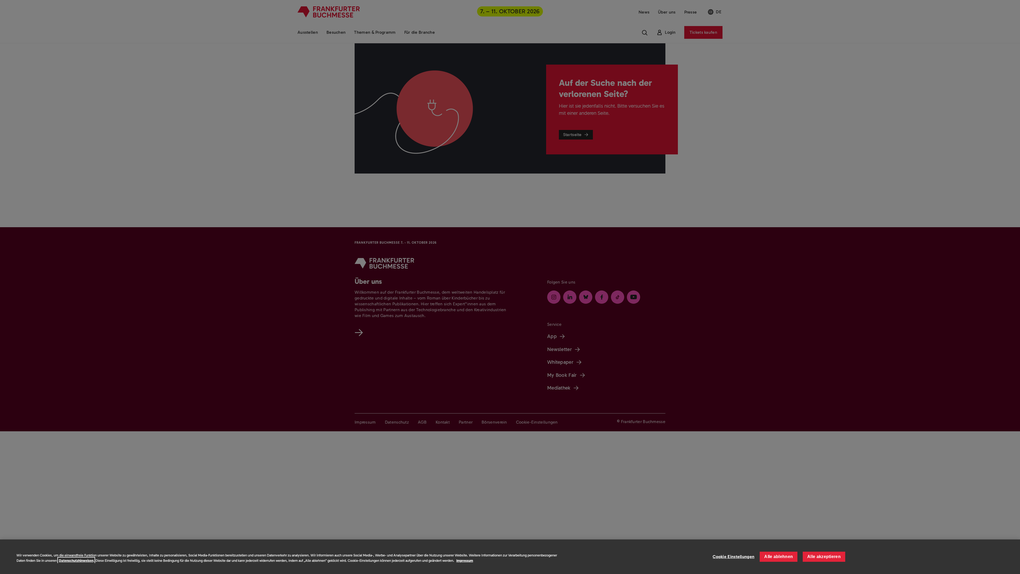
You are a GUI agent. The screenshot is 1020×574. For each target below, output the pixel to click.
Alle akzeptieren (824, 556)
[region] (510, 556)
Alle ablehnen (778, 556)
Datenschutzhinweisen (76, 561)
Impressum (464, 561)
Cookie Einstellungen (733, 556)
